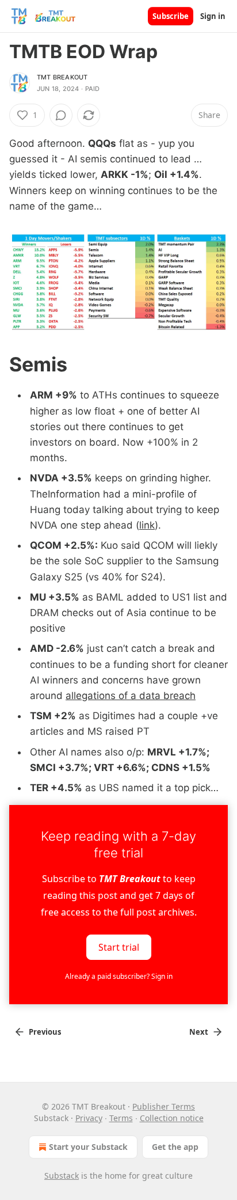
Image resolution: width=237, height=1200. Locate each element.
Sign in (212, 16)
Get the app (175, 1146)
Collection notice (172, 1117)
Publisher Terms (163, 1106)
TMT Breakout (62, 77)
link (147, 525)
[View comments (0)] (60, 115)
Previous (45, 1032)
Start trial (118, 947)
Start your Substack (88, 1146)
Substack (61, 1175)
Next (198, 1032)
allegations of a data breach (131, 695)
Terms (121, 1117)
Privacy (88, 1117)
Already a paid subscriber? (119, 976)
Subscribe (170, 16)
